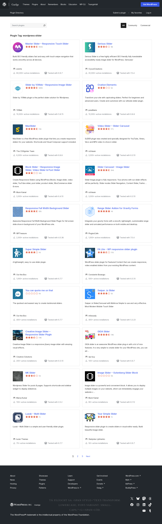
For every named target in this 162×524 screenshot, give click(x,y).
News (12, 480)
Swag (100, 488)
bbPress (130, 484)
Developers (73, 484)
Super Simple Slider (35, 249)
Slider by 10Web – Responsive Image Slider (48, 84)
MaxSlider (30, 126)
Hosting (13, 484)
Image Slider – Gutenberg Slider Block (118, 372)
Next (88, 456)
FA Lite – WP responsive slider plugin (117, 249)
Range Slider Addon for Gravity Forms (118, 208)
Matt (128, 480)
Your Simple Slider (107, 413)
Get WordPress (150, 4)
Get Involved (102, 476)
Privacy (13, 488)
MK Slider (30, 372)
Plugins (42, 484)
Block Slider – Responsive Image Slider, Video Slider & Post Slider (42, 168)
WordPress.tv (74, 488)
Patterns (42, 488)
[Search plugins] (44, 25)
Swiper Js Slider (106, 290)
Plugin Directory (17, 13)
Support (71, 480)
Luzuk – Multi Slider (35, 413)
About (12, 476)
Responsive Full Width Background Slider (47, 208)
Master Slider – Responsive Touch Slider (47, 43)
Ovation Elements (107, 84)
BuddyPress (132, 488)
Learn (70, 476)
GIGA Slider (104, 331)
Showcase (43, 476)
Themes (42, 480)
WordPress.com (133, 476)
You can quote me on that (39, 290)
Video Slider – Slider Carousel (113, 126)
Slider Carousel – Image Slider (114, 167)
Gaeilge (37, 505)
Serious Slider (105, 43)
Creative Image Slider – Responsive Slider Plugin (38, 333)
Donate (101, 484)
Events (99, 480)
